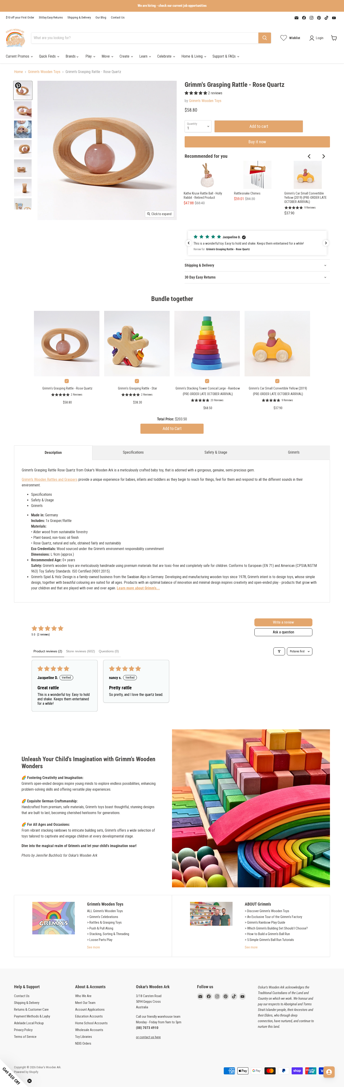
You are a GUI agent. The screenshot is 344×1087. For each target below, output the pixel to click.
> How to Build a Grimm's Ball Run (267, 934)
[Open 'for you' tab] (329, 1072)
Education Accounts (89, 1016)
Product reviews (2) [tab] (47, 651)
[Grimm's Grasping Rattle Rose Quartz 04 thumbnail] (23, 187)
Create (125, 56)
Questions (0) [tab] (109, 651)
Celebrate (164, 56)
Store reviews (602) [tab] (80, 651)
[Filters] (279, 651)
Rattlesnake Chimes (247, 193)
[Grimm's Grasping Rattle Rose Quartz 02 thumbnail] (23, 129)
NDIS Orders (83, 1043)
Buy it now (257, 141)
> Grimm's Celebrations (102, 917)
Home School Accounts (91, 1023)
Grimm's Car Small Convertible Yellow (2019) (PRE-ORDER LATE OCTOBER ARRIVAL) (305, 197)
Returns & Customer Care (31, 1009)
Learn (143, 56)
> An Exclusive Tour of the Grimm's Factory (273, 917)
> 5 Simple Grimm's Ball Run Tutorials (269, 940)
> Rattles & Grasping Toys (104, 922)
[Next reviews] (326, 243)
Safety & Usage (216, 452)
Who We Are (83, 996)
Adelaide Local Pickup (29, 1023)
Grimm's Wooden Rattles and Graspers (49, 479)
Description (53, 452)
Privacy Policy (23, 1030)
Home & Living (192, 56)
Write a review (283, 622)
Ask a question (283, 632)
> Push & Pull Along (100, 928)
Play (89, 56)
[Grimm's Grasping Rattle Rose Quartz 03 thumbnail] (23, 110)
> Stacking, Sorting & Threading (108, 934)
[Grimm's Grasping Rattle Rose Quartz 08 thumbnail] (23, 207)
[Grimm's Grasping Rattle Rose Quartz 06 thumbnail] (23, 168)
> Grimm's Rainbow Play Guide (265, 922)
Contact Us (117, 17)
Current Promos (18, 56)
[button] (196, 93)
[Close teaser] (29, 1081)
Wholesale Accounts (89, 1030)
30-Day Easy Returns (51, 17)
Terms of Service (25, 1037)
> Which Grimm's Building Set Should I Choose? (276, 928)
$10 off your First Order (20, 17)
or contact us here (148, 1037)
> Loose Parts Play (99, 940)
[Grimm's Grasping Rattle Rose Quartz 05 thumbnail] (23, 149)
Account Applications (90, 1009)
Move (106, 56)
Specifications (133, 452)
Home (18, 72)
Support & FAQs (224, 56)
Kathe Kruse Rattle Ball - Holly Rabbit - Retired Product (203, 195)
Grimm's (294, 452)
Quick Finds (48, 56)
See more (93, 947)
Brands (71, 56)
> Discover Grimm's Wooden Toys (267, 911)
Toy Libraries (83, 1037)
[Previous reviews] (189, 243)
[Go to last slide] (309, 156)
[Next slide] (323, 156)
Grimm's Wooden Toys (44, 72)
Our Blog (100, 17)
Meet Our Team (85, 1003)
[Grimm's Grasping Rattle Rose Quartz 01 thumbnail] (23, 90)
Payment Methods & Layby (32, 1016)
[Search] (264, 38)
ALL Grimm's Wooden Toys (105, 911)
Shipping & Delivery (79, 17)
